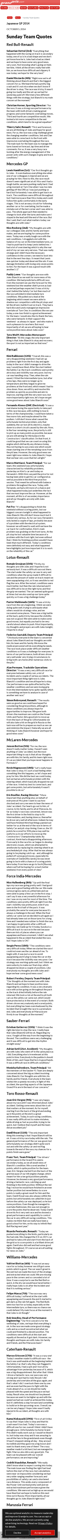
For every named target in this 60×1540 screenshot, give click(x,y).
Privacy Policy (45, 1523)
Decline (17, 1532)
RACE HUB (14, 8)
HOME (4, 8)
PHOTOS (44, 8)
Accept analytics (43, 1532)
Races (18, 18)
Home (9, 18)
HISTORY (54, 8)
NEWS (23, 8)
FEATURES (33, 8)
